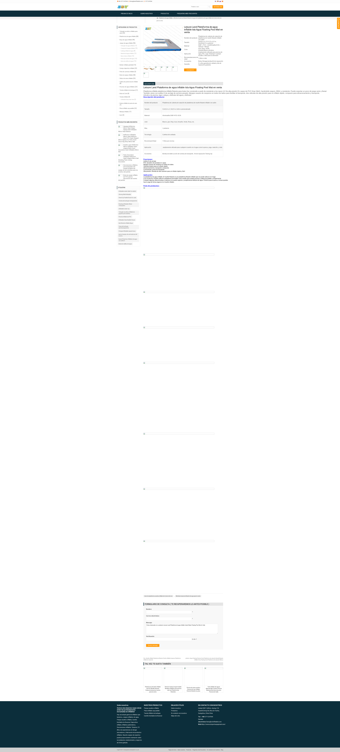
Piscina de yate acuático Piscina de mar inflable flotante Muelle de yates (193, 689)
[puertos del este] (123, 8)
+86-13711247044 (123, 1)
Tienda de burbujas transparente (128, 201)
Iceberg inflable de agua (127, 51)
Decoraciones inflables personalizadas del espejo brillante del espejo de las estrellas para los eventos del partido (128, 168)
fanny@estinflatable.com (136, 1)
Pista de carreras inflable (127, 71)
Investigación (190, 70)
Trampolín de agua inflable (128, 48)
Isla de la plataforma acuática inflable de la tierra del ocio (158, 596)
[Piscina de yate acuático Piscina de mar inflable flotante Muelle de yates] (193, 668)
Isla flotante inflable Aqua (126, 223)
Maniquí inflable (124, 111)
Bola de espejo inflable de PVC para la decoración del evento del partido (128, 177)
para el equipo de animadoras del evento (128, 235)
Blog (151, 20)
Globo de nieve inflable (126, 78)
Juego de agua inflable (126, 43)
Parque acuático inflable (151, 708)
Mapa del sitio (175, 716)
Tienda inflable (124, 97)
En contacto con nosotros (131, 20)
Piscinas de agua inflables (127, 87)
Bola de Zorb (123, 93)
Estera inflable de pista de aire (128, 103)
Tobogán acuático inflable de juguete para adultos (127, 212)
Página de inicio (126, 13)
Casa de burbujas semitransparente (124, 227)
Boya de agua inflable (126, 40)
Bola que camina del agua (127, 58)
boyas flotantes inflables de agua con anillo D (128, 239)
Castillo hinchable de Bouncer (153, 716)
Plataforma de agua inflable (128, 36)
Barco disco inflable (126, 56)
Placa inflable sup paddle (127, 108)
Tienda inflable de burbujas (127, 90)
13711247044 (148, 1)
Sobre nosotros (147, 13)
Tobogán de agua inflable (127, 45)
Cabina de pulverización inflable (129, 82)
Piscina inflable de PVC (125, 216)
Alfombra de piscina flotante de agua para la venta (188, 596)
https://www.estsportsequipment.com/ (213, 724)
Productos (165, 13)
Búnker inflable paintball (126, 65)
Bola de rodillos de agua (127, 61)
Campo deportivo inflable (127, 68)
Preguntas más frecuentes (187, 13)
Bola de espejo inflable (126, 75)
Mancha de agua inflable (127, 53)
